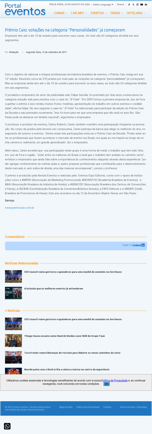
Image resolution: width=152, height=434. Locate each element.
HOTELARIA (134, 13)
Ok (106, 384)
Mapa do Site (65, 407)
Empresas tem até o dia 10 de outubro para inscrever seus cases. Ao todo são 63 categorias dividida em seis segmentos (72, 38)
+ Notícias (12, 311)
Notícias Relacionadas (21, 263)
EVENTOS (97, 13)
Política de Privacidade (88, 407)
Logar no (127, 244)
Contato (107, 407)
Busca (120, 4)
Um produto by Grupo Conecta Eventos (24, 409)
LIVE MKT (77, 13)
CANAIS (59, 13)
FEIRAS (115, 13)
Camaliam (141, 407)
